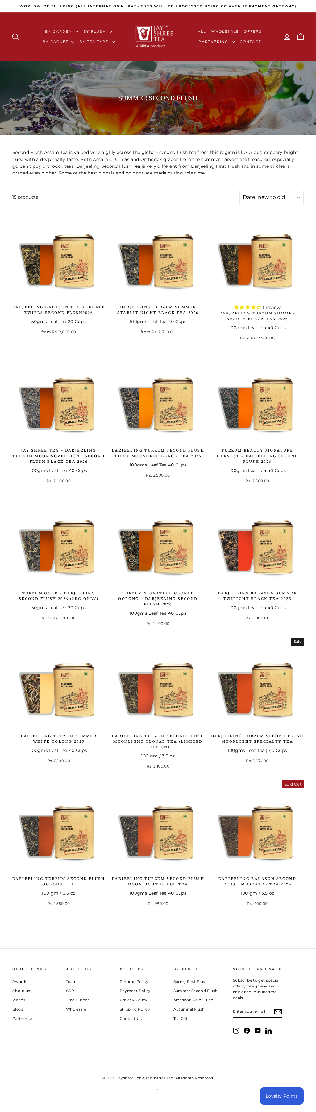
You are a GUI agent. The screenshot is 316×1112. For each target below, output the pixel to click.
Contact (250, 41)
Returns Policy (134, 981)
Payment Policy (135, 990)
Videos (18, 1000)
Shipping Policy (135, 1009)
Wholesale (225, 31)
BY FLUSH (95, 31)
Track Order (77, 1000)
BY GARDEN (59, 31)
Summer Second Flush (195, 990)
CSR (70, 990)
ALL (202, 31)
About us (21, 990)
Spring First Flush (190, 981)
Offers (253, 31)
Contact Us (131, 1018)
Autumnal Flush (189, 1009)
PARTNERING (214, 41)
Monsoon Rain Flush (193, 1000)
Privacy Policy (134, 1000)
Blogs (17, 1009)
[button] (248, 307)
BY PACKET (56, 41)
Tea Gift (180, 1018)
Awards (19, 981)
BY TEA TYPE (94, 41)
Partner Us (23, 1018)
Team (71, 981)
